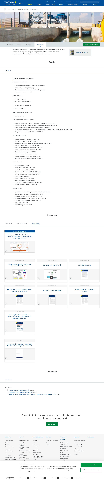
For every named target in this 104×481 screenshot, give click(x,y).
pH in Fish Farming (84, 265)
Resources (48, 442)
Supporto (85, 4)
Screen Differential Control (52, 265)
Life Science (35, 454)
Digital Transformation (65, 454)
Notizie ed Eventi (48, 2)
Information (35, 440)
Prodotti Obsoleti (36, 459)
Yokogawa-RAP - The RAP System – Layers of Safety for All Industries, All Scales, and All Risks (19, 236)
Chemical (7, 442)
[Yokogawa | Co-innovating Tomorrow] (10, 3)
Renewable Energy (9, 446)
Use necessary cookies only (91, 470)
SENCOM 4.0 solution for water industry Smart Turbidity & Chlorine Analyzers (31, 394)
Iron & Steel (8, 455)
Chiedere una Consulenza (91, 44)
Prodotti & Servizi (50, 4)
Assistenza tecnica (78, 449)
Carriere (61, 2)
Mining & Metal (8, 449)
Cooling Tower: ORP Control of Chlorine (84, 290)
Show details (79, 478)
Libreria (61, 4)
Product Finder (77, 444)
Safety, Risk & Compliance (22, 444)
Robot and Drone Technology (64, 459)
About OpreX (63, 448)
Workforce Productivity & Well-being (24, 441)
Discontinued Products (79, 451)
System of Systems (64, 450)
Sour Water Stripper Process (52, 290)
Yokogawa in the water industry (18, 390)
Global (76, 2)
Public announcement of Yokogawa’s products (38, 457)
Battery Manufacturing (10, 459)
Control (34, 442)
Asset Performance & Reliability (24, 448)
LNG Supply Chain (9, 440)
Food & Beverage (9, 451)
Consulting (35, 446)
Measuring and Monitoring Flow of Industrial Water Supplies (19, 265)
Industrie (30, 4)
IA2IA (61, 452)
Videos (47, 444)
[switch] (44, 478)
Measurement (36, 444)
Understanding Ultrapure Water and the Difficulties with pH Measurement (19, 345)
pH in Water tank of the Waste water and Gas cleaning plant (19, 290)
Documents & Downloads (52, 440)
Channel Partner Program (77, 453)
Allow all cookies (91, 465)
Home (8, 9)
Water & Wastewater (23, 9)
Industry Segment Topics (66, 446)
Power (6, 444)
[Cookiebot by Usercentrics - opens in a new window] (10, 478)
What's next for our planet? (64, 443)
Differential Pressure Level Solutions (19, 392)
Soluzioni (39, 4)
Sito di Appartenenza (69, 2)
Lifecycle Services (37, 452)
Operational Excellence (24, 450)
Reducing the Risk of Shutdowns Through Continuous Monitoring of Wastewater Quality (19, 316)
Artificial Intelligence (64, 456)
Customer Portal (77, 446)
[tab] (8, 70)
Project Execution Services (37, 449)
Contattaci (94, 4)
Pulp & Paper (8, 453)
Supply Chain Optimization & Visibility (24, 458)
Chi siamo (56, 2)
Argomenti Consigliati (73, 4)
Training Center (77, 442)
